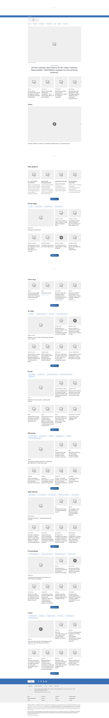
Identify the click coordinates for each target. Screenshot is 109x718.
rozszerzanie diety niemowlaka (35, 438)
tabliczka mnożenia (32, 615)
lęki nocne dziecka (52, 494)
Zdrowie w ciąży (31, 335)
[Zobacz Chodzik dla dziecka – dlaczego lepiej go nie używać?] (41, 506)
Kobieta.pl (57, 696)
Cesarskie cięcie (72, 388)
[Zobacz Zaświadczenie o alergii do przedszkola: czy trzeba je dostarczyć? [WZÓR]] (61, 560)
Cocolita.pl (57, 700)
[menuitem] (29, 23)
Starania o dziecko (59, 218)
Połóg (29, 414)
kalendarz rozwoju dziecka (64, 494)
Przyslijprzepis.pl (72, 698)
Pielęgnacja (57, 476)
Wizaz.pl (43, 700)
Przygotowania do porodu (61, 388)
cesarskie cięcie (41, 374)
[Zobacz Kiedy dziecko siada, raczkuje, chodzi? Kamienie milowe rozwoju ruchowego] (61, 445)
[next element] (81, 89)
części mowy (41, 615)
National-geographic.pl (32, 698)
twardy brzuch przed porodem (66, 374)
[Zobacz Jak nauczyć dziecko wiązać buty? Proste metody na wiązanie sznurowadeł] (75, 560)
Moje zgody (57, 686)
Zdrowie (43, 476)
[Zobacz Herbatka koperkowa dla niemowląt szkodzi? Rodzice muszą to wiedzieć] (75, 445)
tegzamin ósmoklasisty (33, 617)
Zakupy (29, 89)
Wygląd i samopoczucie (74, 352)
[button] (54, 199)
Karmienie (30, 476)
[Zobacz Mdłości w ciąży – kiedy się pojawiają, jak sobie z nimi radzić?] (41, 325)
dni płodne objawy (48, 206)
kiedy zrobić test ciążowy (62, 313)
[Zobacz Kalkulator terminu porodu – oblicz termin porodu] (41, 387)
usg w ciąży (31, 313)
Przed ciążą (30, 227)
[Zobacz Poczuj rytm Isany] (47, 285)
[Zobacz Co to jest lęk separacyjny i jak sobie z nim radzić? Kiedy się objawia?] (41, 565)
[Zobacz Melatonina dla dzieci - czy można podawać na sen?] (61, 501)
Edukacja (57, 592)
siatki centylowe (32, 494)
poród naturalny (32, 374)
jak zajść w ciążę (39, 206)
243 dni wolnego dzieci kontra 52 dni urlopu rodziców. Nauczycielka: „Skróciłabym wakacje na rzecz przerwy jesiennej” (54, 70)
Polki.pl (56, 698)
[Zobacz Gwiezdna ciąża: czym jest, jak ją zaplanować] (47, 237)
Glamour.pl (43, 696)
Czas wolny (44, 89)
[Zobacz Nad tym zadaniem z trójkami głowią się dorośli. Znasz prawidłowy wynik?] (75, 653)
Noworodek (71, 476)
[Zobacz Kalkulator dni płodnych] (41, 217)
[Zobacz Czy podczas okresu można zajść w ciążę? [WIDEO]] (61, 237)
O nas (46, 686)
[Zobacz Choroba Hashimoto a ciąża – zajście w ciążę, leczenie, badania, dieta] (61, 213)
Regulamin (31, 686)
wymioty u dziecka (41, 494)
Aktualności (58, 89)
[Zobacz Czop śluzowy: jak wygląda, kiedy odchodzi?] (75, 409)
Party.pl (42, 698)
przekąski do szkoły (51, 615)
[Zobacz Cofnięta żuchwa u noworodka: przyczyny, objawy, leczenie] (75, 470)
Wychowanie (71, 89)
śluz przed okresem (58, 206)
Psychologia (71, 566)
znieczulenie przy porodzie (52, 374)
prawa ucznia (60, 615)
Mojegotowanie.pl (72, 696)
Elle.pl (29, 696)
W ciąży (29, 397)
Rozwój (29, 459)
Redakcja (50, 686)
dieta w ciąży (51, 313)
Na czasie (29, 16)
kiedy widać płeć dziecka (41, 313)
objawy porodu (32, 376)
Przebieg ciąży (58, 326)
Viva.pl (29, 700)
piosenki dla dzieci (75, 494)
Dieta (70, 450)
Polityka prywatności (38, 686)
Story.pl (70, 700)
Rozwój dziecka (31, 516)
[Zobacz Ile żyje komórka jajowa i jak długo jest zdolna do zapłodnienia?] (75, 237)
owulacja (30, 206)
